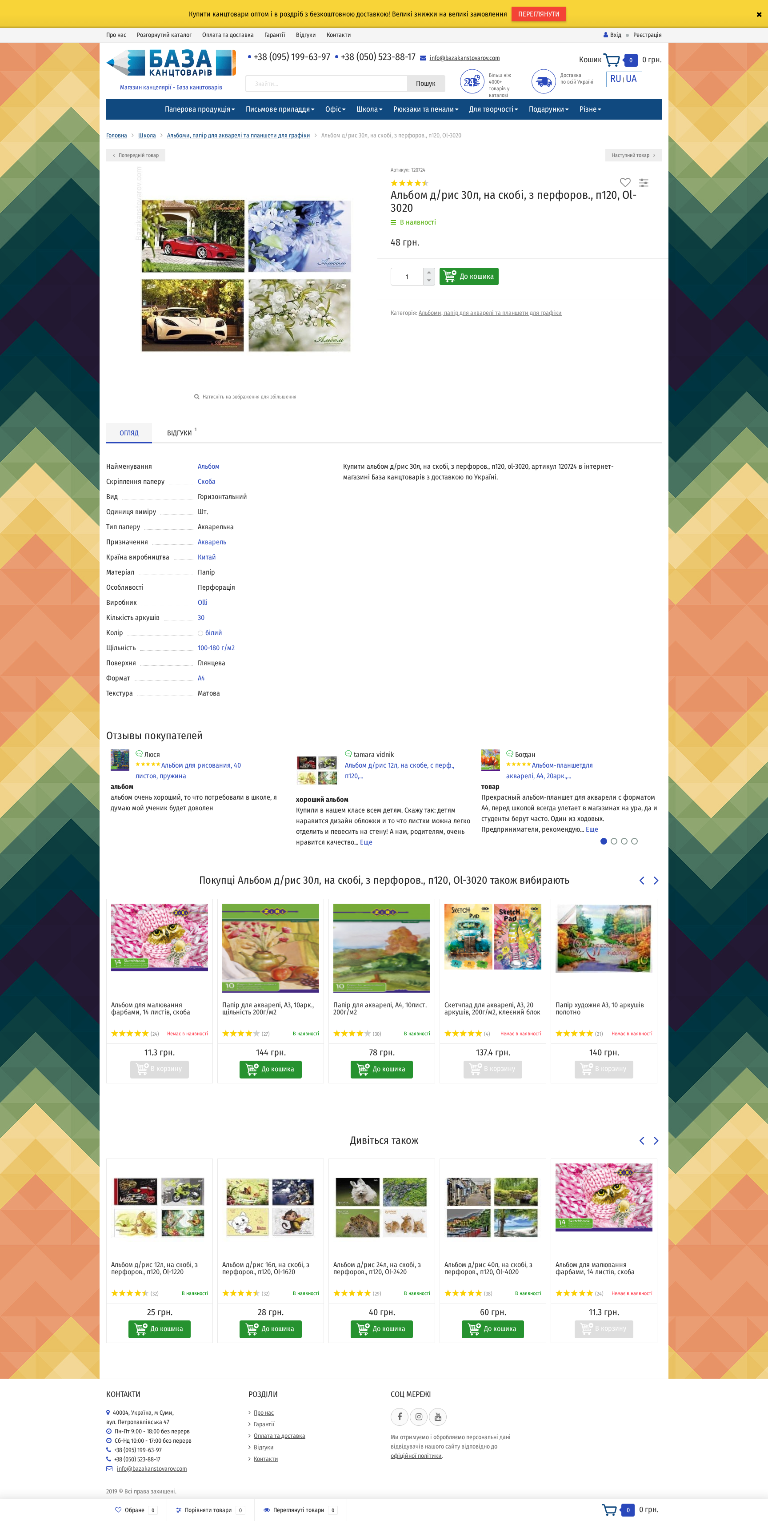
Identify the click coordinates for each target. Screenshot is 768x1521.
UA (631, 78)
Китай (207, 557)
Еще (366, 842)
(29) (376, 1294)
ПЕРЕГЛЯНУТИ (539, 14)
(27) (265, 1034)
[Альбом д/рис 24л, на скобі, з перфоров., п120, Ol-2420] (381, 1207)
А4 (201, 678)
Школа (367, 109)
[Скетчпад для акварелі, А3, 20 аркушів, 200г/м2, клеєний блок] (492, 937)
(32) (154, 1294)
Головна (116, 135)
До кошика (477, 276)
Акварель (212, 542)
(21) (598, 1034)
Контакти (339, 35)
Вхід (615, 35)
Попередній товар (138, 155)
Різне (588, 109)
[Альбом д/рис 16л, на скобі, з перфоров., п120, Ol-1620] (270, 1207)
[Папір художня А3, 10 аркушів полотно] (604, 938)
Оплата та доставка (228, 35)
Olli (203, 602)
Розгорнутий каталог (164, 35)
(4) (486, 1034)
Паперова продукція (197, 109)
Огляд (129, 433)
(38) (487, 1294)
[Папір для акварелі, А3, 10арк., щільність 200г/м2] (270, 948)
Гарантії (274, 35)
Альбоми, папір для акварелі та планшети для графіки (238, 135)
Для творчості (491, 109)
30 (201, 617)
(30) (376, 1034)
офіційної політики (416, 1456)
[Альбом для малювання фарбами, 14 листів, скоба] (159, 938)
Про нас (116, 35)
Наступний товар (631, 155)
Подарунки (546, 109)
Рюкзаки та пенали (423, 109)
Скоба (207, 481)
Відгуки (306, 35)
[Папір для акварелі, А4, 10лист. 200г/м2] (381, 948)
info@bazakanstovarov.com (465, 58)
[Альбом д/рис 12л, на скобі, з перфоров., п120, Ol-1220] (159, 1207)
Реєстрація (647, 35)
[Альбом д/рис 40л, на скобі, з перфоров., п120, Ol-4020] (492, 1207)
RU (615, 78)
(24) (154, 1034)
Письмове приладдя (278, 109)
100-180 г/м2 (216, 648)
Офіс (333, 109)
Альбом (209, 466)
